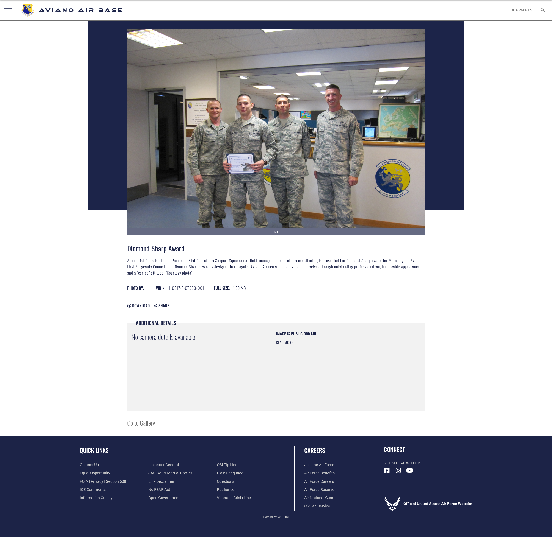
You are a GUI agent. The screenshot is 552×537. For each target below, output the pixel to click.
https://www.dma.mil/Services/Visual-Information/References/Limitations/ (326, 370)
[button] (7, 10)
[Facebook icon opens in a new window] (387, 470)
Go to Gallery (141, 422)
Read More (285, 342)
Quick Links (94, 450)
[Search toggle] (542, 10)
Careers (314, 450)
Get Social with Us (403, 463)
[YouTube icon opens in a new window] (409, 470)
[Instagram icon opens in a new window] (398, 470)
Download (140, 305)
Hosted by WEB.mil (276, 516)
